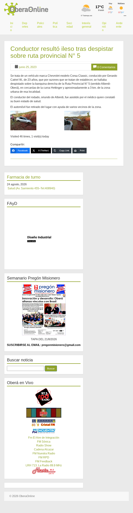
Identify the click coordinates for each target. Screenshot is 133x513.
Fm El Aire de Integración (43, 437)
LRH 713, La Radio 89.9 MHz (44, 465)
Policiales (40, 25)
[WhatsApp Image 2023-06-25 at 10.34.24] (36, 120)
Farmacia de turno (23, 177)
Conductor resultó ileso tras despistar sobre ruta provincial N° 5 (61, 52)
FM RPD (43, 457)
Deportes (25, 25)
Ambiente (119, 25)
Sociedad (69, 25)
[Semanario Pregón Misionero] (44, 310)
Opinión (104, 27)
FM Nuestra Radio (44, 453)
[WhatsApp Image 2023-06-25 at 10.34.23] (90, 120)
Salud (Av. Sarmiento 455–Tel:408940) (31, 188)
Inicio (11, 27)
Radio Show (43, 445)
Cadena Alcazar (44, 449)
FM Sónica (43, 441)
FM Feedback (43, 461)
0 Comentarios (106, 67)
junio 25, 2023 (28, 67)
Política (55, 25)
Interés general (86, 25)
